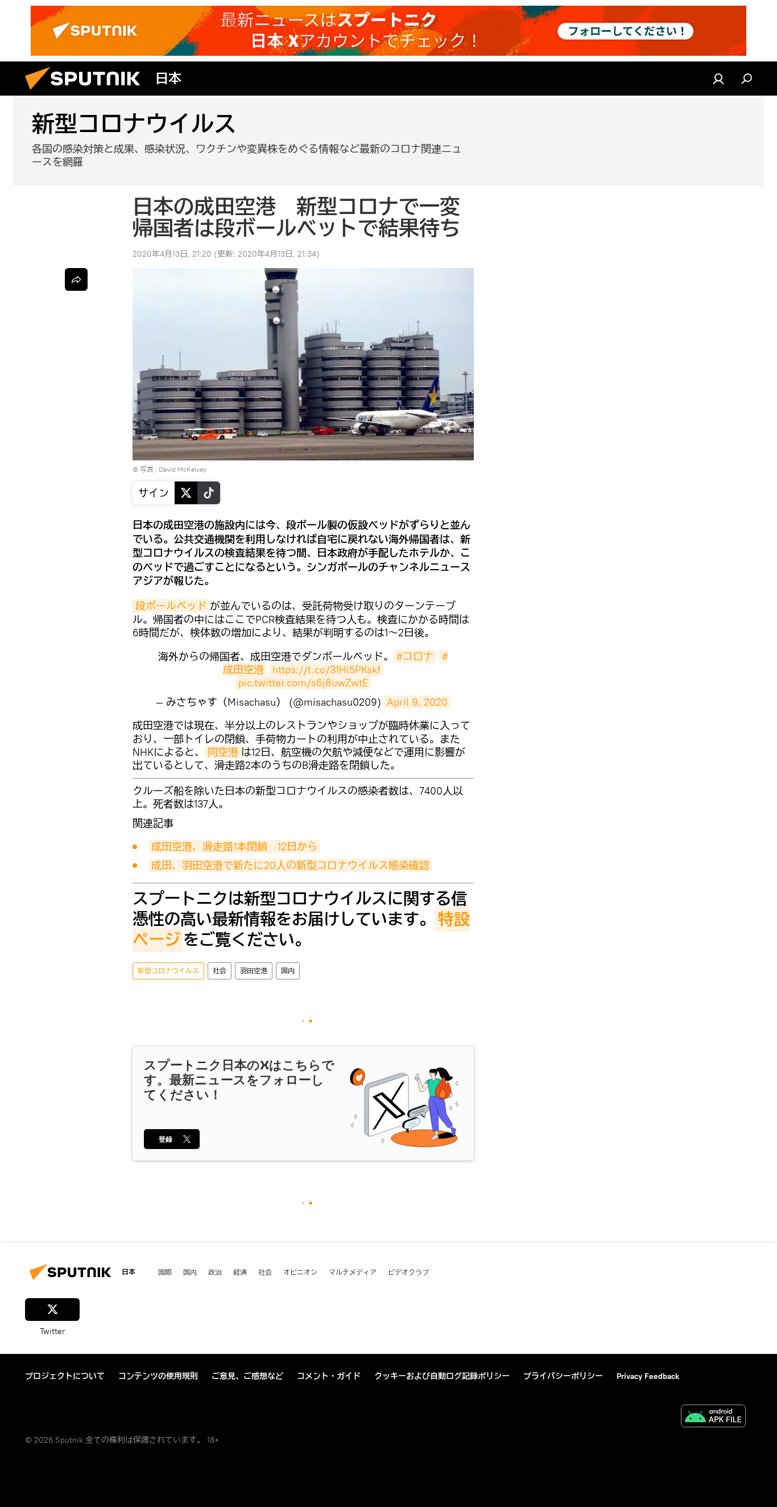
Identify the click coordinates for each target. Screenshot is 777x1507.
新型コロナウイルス (168, 970)
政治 (215, 1272)
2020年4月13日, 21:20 (172, 254)
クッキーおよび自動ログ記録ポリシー (442, 1376)
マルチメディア (353, 1272)
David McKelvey (182, 469)
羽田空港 (253, 970)
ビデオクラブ (408, 1272)
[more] (76, 279)
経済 (240, 1272)
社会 (219, 970)
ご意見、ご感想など (247, 1376)
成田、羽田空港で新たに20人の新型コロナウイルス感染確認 (290, 865)
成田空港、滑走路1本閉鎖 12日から (234, 846)
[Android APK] (713, 1417)
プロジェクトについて (65, 1376)
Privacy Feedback (648, 1376)
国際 (165, 1272)
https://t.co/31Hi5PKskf (326, 669)
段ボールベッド (171, 605)
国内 (288, 970)
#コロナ (414, 656)
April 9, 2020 (417, 702)
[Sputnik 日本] (87, 93)
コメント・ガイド (329, 1376)
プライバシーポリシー (563, 1376)
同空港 (223, 752)
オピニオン (300, 1272)
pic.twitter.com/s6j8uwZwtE (303, 682)
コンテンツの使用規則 (158, 1376)
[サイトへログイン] (718, 78)
